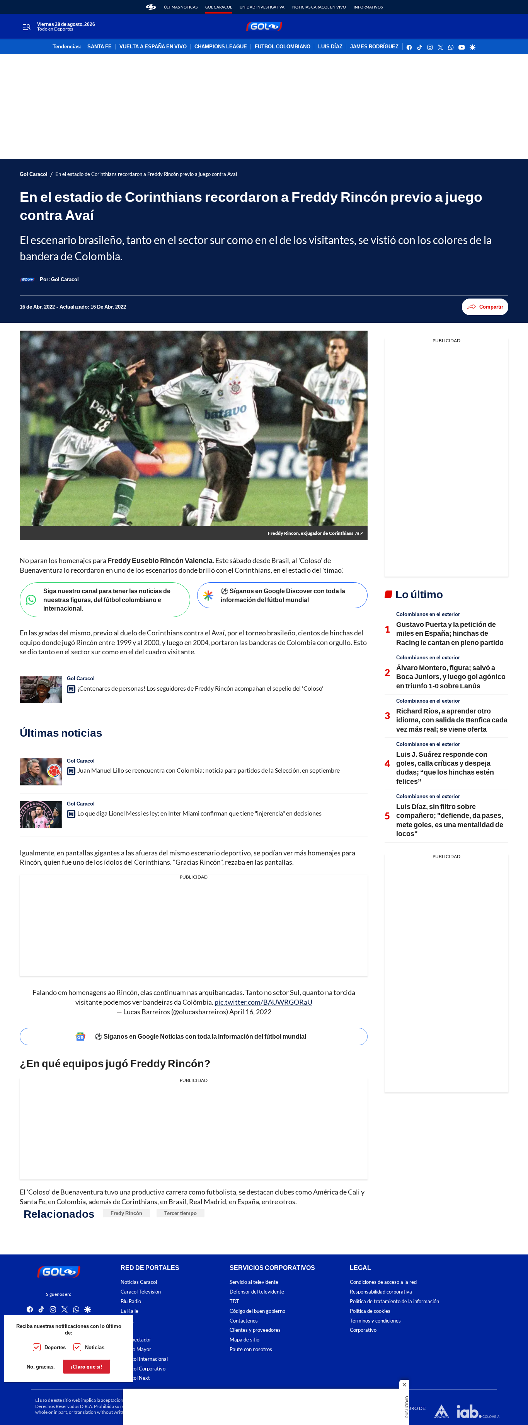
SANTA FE (99, 47)
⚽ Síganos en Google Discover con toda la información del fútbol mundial (283, 595)
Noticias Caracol (139, 1282)
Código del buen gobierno (257, 1311)
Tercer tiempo (180, 1213)
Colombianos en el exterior (428, 614)
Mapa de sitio (244, 1340)
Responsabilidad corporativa (381, 1292)
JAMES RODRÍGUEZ (374, 47)
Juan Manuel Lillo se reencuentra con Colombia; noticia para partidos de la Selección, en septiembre (208, 770)
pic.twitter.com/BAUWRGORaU (263, 1002)
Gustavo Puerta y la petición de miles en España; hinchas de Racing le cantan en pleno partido (450, 633)
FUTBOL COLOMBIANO (282, 47)
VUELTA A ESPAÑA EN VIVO (153, 47)
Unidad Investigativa (262, 7)
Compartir (491, 307)
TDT (234, 1301)
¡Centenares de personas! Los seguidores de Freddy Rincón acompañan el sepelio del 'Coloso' (200, 688)
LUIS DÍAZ (330, 47)
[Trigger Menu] (26, 26)
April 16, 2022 (250, 1011)
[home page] (151, 7)
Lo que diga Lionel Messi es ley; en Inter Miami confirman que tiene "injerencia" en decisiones (199, 813)
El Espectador (136, 1340)
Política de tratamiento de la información (394, 1301)
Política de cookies (370, 1311)
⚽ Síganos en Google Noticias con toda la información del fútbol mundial (200, 1036)
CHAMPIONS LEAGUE (220, 47)
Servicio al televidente (254, 1282)
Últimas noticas (181, 7)
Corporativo (363, 1330)
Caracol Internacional (144, 1359)
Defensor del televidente (257, 1292)
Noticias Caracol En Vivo (319, 7)
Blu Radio (131, 1301)
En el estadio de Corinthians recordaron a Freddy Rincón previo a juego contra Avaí (146, 174)
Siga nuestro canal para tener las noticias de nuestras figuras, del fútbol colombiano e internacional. (106, 599)
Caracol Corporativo (143, 1368)
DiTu (126, 1330)
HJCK (127, 1320)
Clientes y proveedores (255, 1330)
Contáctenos (244, 1320)
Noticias (94, 1347)
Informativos (368, 7)
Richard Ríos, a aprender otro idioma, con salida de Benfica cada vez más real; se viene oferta (452, 720)
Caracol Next (135, 1378)
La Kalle (129, 1311)
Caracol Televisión (141, 1292)
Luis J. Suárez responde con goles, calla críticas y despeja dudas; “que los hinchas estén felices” (445, 767)
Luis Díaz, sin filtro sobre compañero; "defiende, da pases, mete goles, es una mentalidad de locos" (449, 820)
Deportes (55, 1347)
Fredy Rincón (126, 1213)
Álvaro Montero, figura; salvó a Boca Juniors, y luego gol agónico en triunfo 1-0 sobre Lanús (451, 676)
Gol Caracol (218, 7)
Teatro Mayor (136, 1349)
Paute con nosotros (251, 1349)
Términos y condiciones (375, 1320)
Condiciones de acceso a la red (383, 1282)
